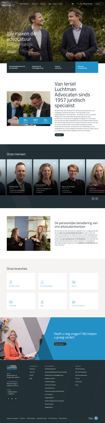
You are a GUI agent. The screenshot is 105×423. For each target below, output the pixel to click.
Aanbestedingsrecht (50, 369)
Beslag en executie (50, 378)
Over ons (42, 4)
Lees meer (10, 52)
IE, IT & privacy (49, 394)
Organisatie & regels (42, 418)
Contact (60, 4)
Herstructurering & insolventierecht (54, 391)
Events (54, 4)
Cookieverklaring (63, 418)
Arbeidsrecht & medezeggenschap (54, 375)
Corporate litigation (50, 382)
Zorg (76, 385)
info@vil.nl (11, 394)
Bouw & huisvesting (80, 372)
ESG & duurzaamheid (81, 375)
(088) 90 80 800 (12, 392)
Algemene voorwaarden (12, 418)
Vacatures (98, 4)
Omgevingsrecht (49, 398)
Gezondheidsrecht (50, 388)
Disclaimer (22, 418)
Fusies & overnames (50, 385)
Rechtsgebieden (24, 4)
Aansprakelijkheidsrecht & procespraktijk (56, 372)
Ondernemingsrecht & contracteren (54, 401)
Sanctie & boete (49, 404)
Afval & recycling (79, 369)
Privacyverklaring (52, 418)
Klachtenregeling (31, 418)
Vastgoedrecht (49, 407)
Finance (77, 378)
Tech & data (78, 382)
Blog (50, 4)
